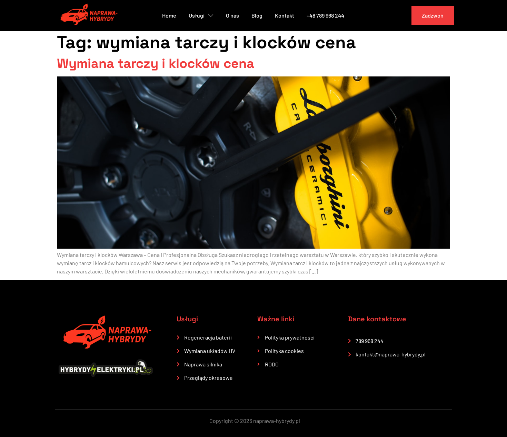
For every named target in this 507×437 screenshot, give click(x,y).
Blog (256, 15)
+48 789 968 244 (325, 15)
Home (169, 15)
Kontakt (284, 15)
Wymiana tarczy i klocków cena (155, 63)
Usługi (197, 15)
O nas (232, 15)
